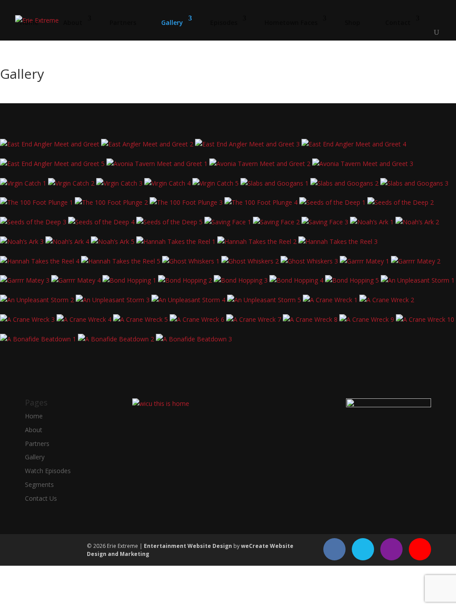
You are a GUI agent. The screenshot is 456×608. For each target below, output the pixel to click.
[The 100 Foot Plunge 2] (112, 202)
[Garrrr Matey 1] (365, 261)
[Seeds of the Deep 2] (400, 202)
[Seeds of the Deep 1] (333, 202)
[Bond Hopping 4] (297, 280)
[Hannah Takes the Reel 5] (121, 261)
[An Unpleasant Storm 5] (265, 300)
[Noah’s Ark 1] (372, 222)
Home (29, 22)
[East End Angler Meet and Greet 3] (248, 144)
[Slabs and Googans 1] (275, 183)
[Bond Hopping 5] (353, 280)
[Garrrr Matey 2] (415, 261)
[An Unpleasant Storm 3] (113, 300)
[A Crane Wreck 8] (311, 319)
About (72, 22)
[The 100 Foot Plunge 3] (187, 202)
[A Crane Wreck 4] (85, 319)
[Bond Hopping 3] (241, 280)
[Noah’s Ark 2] (417, 222)
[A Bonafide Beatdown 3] (194, 339)
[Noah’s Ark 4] (68, 241)
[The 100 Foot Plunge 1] (37, 202)
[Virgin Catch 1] (24, 183)
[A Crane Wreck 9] (367, 319)
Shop (352, 22)
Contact (398, 22)
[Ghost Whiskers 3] (310, 261)
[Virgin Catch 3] (120, 183)
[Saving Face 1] (228, 222)
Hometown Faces (291, 22)
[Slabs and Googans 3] (414, 183)
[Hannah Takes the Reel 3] (338, 241)
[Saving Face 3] (325, 222)
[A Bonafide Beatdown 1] (39, 339)
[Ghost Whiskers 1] (191, 261)
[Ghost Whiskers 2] (251, 261)
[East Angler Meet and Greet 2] (148, 144)
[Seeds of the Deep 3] (34, 222)
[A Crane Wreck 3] (28, 319)
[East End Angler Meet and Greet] (50, 144)
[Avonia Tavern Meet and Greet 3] (362, 163)
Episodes (223, 22)
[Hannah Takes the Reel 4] (40, 261)
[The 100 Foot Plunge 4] (261, 202)
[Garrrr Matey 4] (76, 280)
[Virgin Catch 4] (168, 183)
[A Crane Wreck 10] (425, 319)
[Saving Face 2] (277, 222)
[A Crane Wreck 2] (386, 300)
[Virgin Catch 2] (72, 183)
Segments (39, 484)
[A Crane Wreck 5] (141, 319)
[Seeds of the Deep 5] (170, 222)
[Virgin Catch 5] (216, 183)
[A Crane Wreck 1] (331, 300)
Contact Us (41, 498)
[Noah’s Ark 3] (22, 241)
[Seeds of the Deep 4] (102, 222)
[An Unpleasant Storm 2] (38, 300)
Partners (123, 22)
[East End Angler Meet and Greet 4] (353, 144)
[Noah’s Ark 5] (113, 241)
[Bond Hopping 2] (186, 280)
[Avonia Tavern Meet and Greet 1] (157, 163)
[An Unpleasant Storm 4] (189, 300)
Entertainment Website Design (188, 545)
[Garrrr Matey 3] (25, 280)
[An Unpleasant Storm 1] (418, 280)
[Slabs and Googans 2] (345, 183)
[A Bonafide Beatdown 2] (117, 339)
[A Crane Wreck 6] (198, 319)
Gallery (172, 22)
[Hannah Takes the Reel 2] (257, 241)
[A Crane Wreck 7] (254, 319)
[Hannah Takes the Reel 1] (176, 241)
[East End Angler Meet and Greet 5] (53, 163)
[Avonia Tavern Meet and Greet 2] (260, 163)
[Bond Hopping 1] (130, 280)
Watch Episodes (48, 470)
